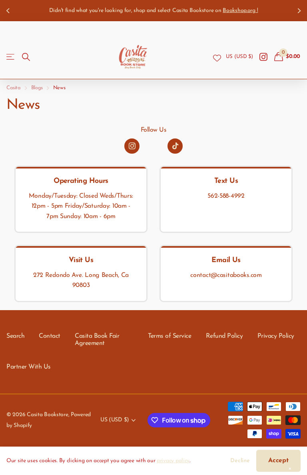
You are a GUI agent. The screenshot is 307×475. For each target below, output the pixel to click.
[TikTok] (175, 146)
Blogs (37, 87)
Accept (278, 460)
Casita (13, 87)
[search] (26, 57)
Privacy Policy (275, 336)
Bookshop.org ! (36, 11)
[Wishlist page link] (217, 57)
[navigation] (9, 10)
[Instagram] (132, 146)
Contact (49, 336)
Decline (240, 461)
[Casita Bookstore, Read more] (263, 57)
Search (15, 336)
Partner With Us (28, 367)
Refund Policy (224, 336)
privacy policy (173, 461)
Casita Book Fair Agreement (97, 340)
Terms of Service (169, 336)
